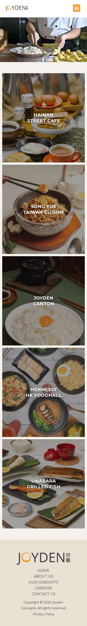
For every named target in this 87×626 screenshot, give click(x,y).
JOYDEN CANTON (43, 300)
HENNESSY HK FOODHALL (43, 392)
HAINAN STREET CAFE (43, 117)
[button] (76, 8)
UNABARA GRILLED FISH (43, 483)
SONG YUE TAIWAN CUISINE (43, 209)
